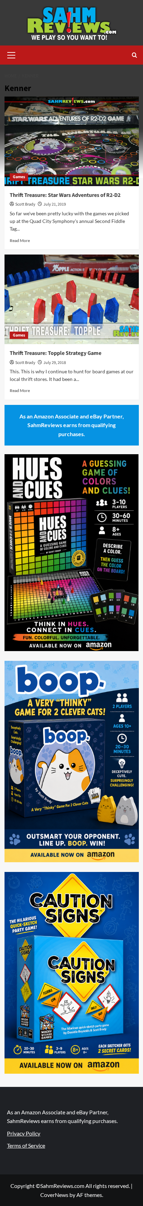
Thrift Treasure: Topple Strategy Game (55, 353)
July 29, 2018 (54, 363)
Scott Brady (25, 204)
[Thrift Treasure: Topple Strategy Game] (72, 299)
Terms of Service (26, 1145)
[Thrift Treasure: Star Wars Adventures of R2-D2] (72, 141)
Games (19, 177)
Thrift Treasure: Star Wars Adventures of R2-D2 (65, 195)
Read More (20, 240)
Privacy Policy (23, 1133)
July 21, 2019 (54, 204)
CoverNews (54, 1194)
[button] (11, 54)
